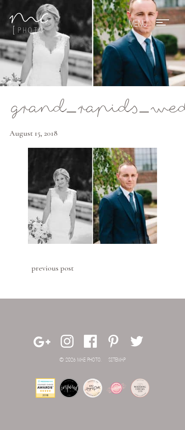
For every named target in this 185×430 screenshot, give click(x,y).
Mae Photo (28, 23)
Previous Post (52, 268)
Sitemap (117, 360)
